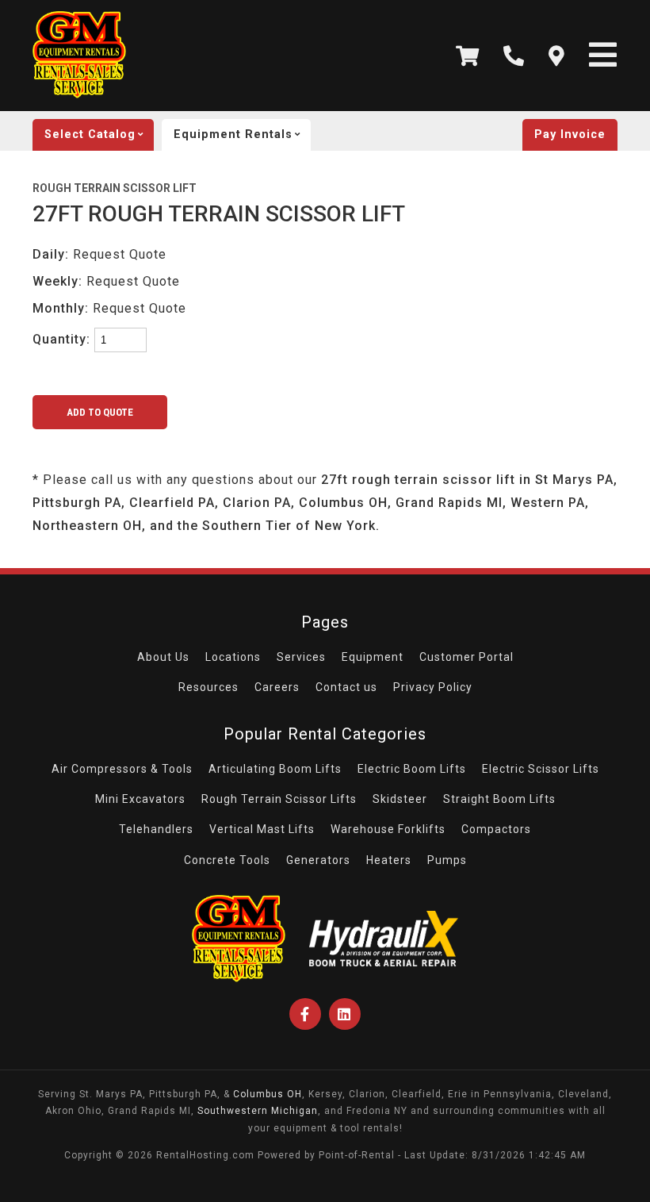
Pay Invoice (570, 134)
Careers (277, 687)
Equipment (372, 657)
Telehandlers (156, 829)
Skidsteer (400, 799)
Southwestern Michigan (257, 1110)
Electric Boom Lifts (412, 768)
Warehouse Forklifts (388, 829)
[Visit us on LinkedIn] (345, 1014)
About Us (163, 657)
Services (301, 657)
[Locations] (557, 56)
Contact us (346, 687)
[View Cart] (468, 56)
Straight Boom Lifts (499, 799)
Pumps (447, 860)
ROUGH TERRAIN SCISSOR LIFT (114, 188)
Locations (233, 657)
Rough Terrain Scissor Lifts (279, 799)
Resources (208, 687)
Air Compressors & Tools (122, 768)
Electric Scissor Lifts (540, 768)
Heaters (388, 860)
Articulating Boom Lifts (275, 768)
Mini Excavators (140, 799)
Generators (318, 860)
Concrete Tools (227, 860)
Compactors (496, 829)
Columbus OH (267, 1094)
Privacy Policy (432, 687)
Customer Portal (466, 657)
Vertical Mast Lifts (262, 829)
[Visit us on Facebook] (305, 1014)
